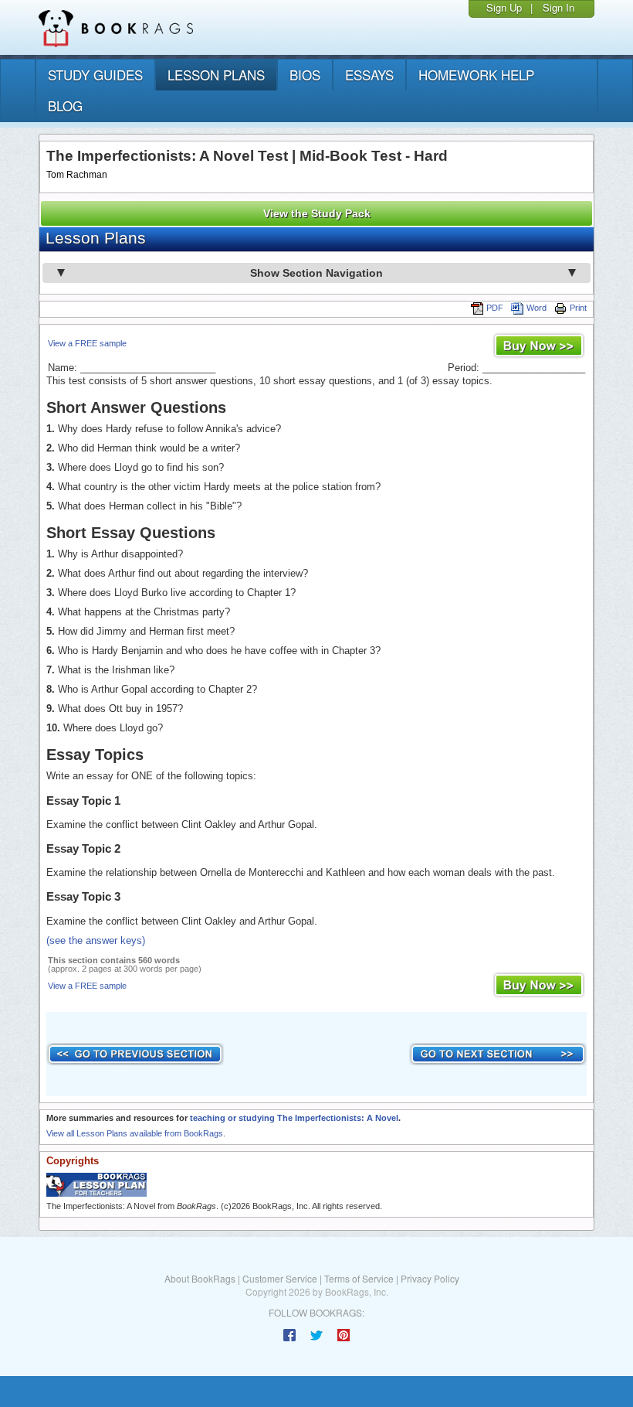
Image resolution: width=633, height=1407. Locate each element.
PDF (494, 307)
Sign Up (504, 7)
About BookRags (199, 1278)
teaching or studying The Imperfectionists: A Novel (294, 1118)
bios (304, 74)
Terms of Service (359, 1278)
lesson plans (216, 74)
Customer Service (279, 1278)
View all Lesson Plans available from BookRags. (135, 1133)
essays (369, 74)
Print (578, 307)
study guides (95, 74)
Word (536, 307)
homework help (476, 74)
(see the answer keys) (95, 940)
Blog (65, 105)
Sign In (558, 7)
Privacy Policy (430, 1278)
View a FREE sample (87, 343)
